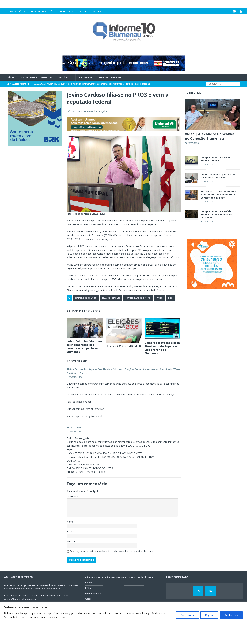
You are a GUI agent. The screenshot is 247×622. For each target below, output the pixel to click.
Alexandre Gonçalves (98, 111)
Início (10, 77)
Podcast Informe (110, 77)
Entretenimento (93, 593)
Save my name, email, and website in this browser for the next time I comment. (113, 551)
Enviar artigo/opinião (42, 11)
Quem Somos (66, 11)
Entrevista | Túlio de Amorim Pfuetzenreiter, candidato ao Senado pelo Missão (218, 194)
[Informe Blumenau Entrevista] (210, 591)
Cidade (88, 582)
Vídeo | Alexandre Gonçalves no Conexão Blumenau (210, 136)
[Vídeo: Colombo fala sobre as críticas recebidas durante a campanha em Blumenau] (85, 328)
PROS (159, 298)
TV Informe (193, 93)
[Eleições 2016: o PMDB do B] (124, 330)
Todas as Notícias (16, 11)
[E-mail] (234, 11)
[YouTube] (241, 11)
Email (69, 531)
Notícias (64, 77)
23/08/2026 (193, 143)
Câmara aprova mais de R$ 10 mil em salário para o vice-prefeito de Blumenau (162, 348)
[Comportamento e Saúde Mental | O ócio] (191, 161)
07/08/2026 (208, 221)
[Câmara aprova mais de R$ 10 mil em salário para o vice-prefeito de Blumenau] (163, 328)
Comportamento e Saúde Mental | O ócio (216, 159)
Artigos (84, 77)
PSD (170, 298)
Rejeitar (209, 615)
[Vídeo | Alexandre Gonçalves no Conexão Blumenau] (212, 114)
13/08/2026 (208, 181)
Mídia (88, 588)
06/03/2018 (76, 111)
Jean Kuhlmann (111, 298)
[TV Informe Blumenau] (198, 591)
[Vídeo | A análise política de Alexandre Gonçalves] (191, 178)
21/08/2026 (208, 164)
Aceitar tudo (231, 615)
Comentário (73, 496)
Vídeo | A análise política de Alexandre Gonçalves (218, 176)
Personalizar (187, 615)
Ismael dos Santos (85, 298)
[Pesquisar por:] (223, 83)
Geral (88, 598)
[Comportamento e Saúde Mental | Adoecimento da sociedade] (191, 215)
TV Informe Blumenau (35, 77)
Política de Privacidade (91, 11)
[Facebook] (228, 11)
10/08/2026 (208, 201)
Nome (70, 521)
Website (71, 541)
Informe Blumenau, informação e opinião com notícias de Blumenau (119, 577)
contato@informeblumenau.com (20, 598)
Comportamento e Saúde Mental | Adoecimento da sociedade (216, 214)
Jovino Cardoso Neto (138, 298)
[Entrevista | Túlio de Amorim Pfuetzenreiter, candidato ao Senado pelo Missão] (191, 195)
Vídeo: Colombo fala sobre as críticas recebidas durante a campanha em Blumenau (84, 347)
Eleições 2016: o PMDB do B (123, 346)
